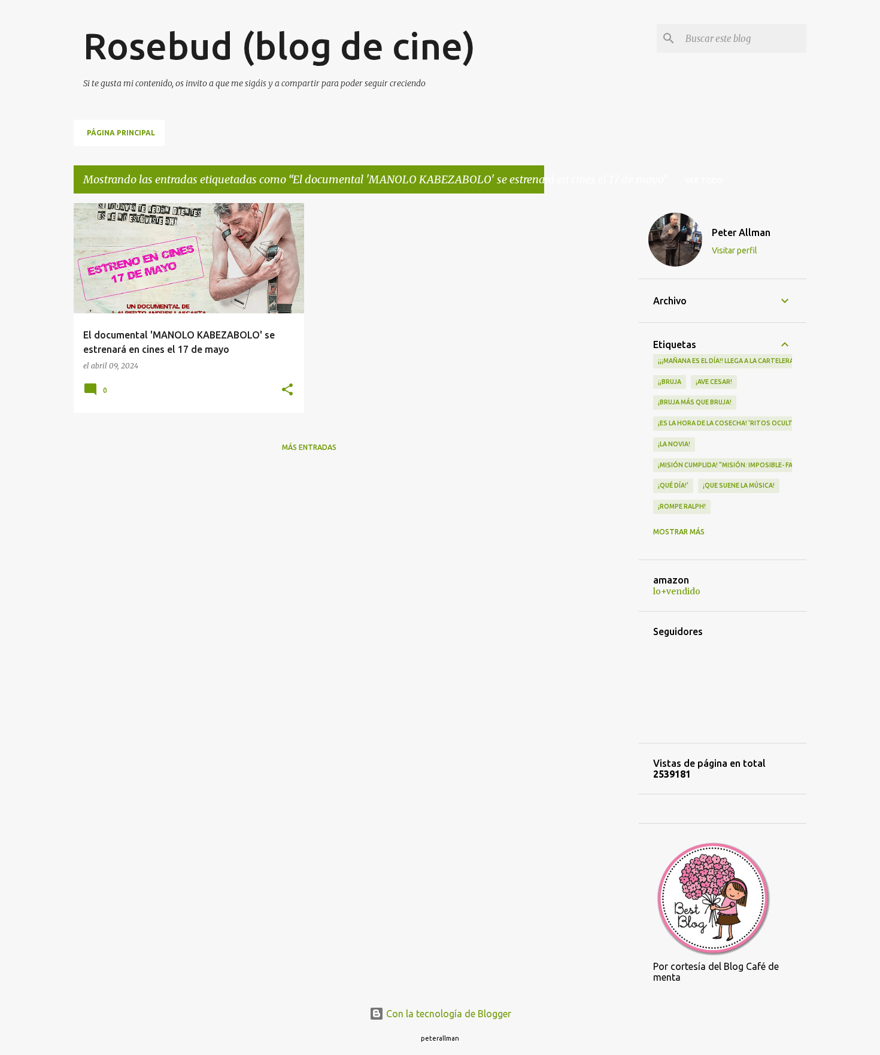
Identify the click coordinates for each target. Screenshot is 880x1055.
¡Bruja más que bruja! (695, 402)
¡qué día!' (673, 485)
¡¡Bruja (669, 381)
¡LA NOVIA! (674, 444)
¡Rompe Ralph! (682, 506)
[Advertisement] (591, 383)
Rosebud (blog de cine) (279, 45)
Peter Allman (741, 232)
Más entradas (309, 447)
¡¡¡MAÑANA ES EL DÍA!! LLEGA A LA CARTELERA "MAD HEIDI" (745, 360)
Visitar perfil (734, 250)
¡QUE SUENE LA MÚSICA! (739, 485)
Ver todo (704, 181)
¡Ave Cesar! (714, 381)
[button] (287, 390)
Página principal (121, 133)
